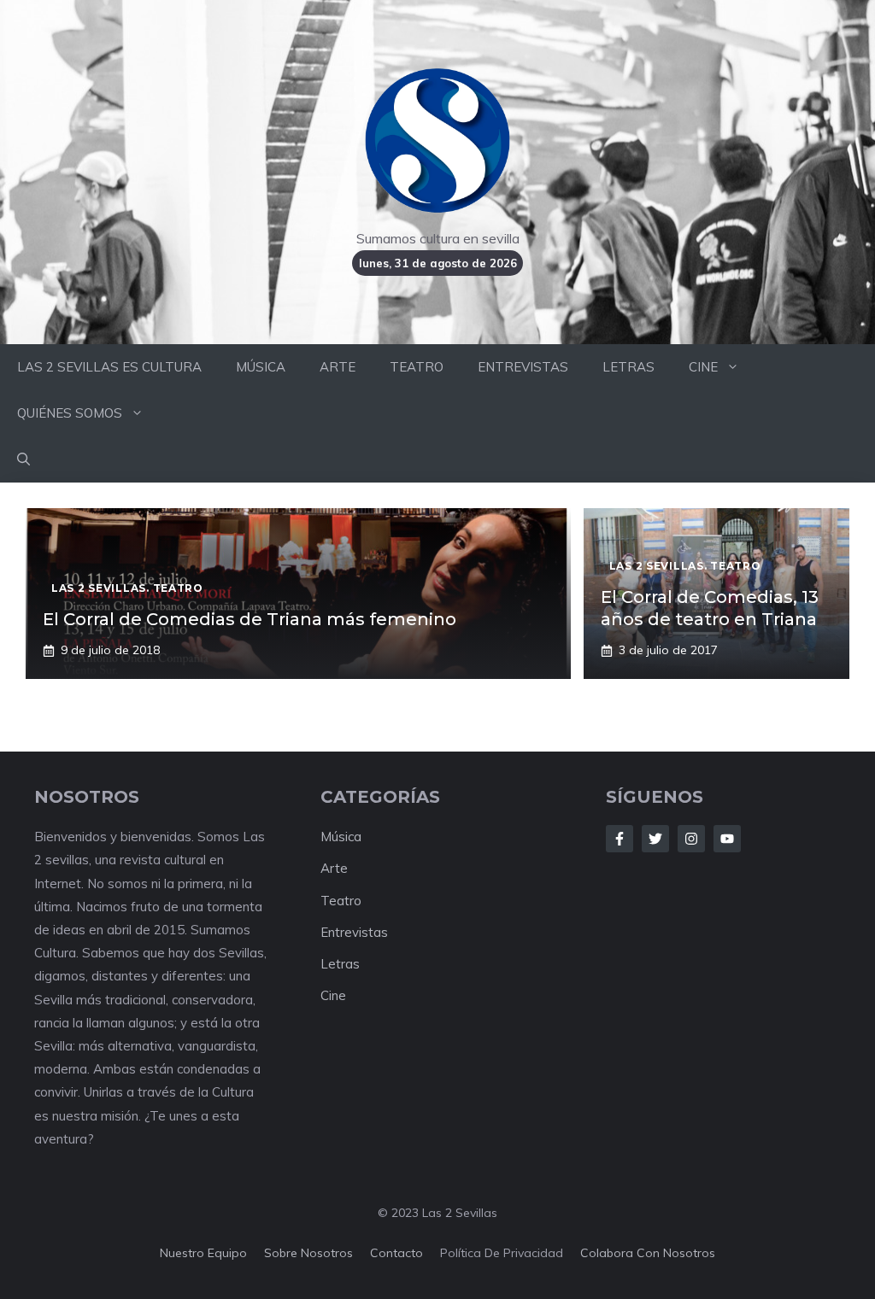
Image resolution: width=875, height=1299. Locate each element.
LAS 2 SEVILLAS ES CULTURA (109, 367)
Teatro (340, 900)
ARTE (337, 367)
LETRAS (628, 367)
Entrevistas (354, 932)
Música (340, 836)
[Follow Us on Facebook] (619, 838)
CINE (703, 367)
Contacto (396, 1253)
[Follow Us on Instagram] (691, 838)
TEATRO (416, 367)
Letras (340, 964)
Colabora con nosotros (647, 1253)
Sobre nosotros (308, 1253)
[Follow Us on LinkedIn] (727, 838)
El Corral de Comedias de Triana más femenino (249, 619)
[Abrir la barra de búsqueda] (23, 459)
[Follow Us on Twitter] (655, 838)
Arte (334, 868)
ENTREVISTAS (523, 367)
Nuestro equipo (203, 1253)
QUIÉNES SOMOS (69, 413)
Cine (333, 995)
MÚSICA (260, 367)
